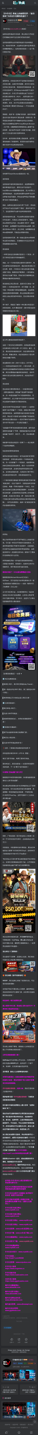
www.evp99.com (9, 1165)
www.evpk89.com (9, 1171)
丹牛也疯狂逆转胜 (20, 1097)
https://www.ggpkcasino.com (16, 1281)
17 (15, 1363)
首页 (4, 8)
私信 (33, 21)
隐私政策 (23, 1424)
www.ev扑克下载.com (24, 1233)
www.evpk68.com (25, 1251)
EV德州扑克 (12, 20)
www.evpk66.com (26, 1241)
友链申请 (7, 1424)
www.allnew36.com (12, 1287)
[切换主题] (35, 1422)
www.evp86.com (16, 29)
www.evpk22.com (12, 1216)
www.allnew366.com (13, 1293)
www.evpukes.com (23, 1262)
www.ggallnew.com (12, 1310)
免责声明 (15, 1424)
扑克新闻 (9, 8)
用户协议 (30, 1424)
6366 (21, 1363)
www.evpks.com (25, 1237)
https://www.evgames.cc (14, 1268)
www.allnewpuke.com (13, 1300)
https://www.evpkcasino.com (16, 1274)
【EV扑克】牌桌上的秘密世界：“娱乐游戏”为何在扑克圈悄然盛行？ (19, 14)
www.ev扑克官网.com (24, 1228)
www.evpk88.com (12, 1247)
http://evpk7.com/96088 (11, 1153)
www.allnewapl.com (25, 1304)
